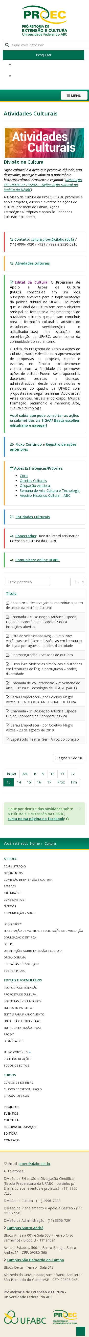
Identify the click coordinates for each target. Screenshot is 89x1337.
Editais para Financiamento (24, 1014)
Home (35, 843)
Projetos (12, 1107)
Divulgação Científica (20, 937)
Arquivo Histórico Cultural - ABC (45, 495)
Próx (61, 782)
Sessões (10, 886)
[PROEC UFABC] (44, 20)
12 (73, 773)
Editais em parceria (18, 1008)
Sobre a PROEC (14, 971)
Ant (25, 773)
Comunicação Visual (19, 913)
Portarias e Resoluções (22, 964)
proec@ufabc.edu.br (34, 1163)
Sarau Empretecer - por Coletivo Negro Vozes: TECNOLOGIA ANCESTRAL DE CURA (41, 699)
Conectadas (25, 536)
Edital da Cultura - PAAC (22, 1021)
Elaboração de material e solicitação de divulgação (43, 931)
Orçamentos (13, 873)
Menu (75, 95)
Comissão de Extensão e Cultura (28, 879)
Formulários (13, 1041)
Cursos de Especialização (23, 1089)
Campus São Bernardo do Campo (35, 1260)
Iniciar (11, 773)
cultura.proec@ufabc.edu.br (52, 239)
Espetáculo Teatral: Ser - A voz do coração (44, 739)
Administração (15, 866)
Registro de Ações (17, 1059)
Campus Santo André (25, 1227)
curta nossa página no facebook (36, 818)
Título (11, 593)
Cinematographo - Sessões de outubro (41, 654)
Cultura (50, 843)
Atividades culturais (32, 263)
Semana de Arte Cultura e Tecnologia (50, 490)
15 (29, 782)
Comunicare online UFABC (37, 559)
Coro (24, 475)
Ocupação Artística (35, 485)
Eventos (11, 1113)
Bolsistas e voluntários (22, 1001)
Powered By (41, 1317)
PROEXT (9, 1034)
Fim (74, 782)
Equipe (8, 944)
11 (63, 773)
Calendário (12, 893)
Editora (10, 1133)
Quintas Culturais (33, 480)
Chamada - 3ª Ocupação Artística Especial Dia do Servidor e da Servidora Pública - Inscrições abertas (41, 621)
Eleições (10, 906)
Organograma (15, 957)
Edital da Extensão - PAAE (22, 1028)
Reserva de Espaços (20, 1127)
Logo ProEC (13, 924)
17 (49, 782)
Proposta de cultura (20, 994)
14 (19, 782)
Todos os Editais (16, 1065)
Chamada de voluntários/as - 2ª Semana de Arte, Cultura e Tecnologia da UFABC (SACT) (43, 685)
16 (39, 782)
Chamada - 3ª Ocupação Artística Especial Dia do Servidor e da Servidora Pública (41, 713)
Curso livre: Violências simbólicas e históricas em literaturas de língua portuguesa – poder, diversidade (44, 669)
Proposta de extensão (20, 988)
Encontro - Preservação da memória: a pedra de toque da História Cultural (44, 605)
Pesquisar (43, 55)
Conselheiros (14, 899)
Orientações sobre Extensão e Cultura (33, 951)
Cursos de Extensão (19, 1082)
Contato (12, 1140)
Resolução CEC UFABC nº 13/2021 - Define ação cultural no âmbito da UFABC (43, 184)
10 (52, 773)
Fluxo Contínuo (16, 1052)
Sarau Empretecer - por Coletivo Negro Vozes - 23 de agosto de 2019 (39, 727)
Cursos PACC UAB (16, 1096)
